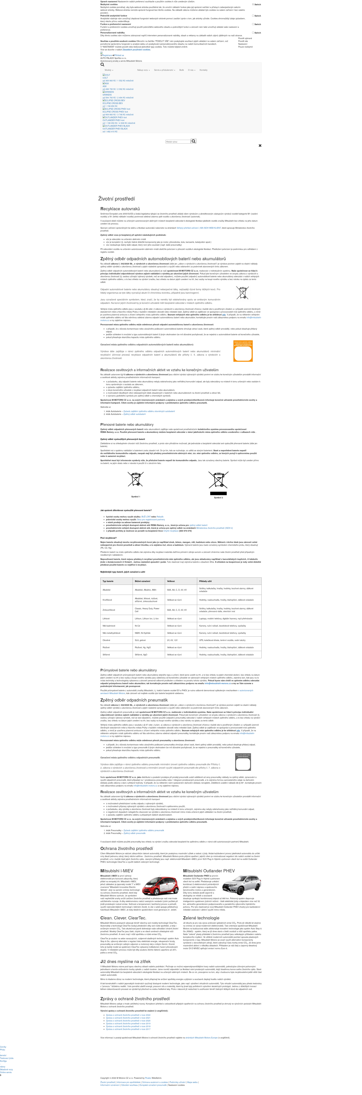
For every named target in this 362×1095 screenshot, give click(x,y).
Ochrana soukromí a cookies (155, 1082)
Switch (258, 4)
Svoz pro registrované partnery (151, 519)
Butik (181, 69)
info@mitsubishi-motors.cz (218, 683)
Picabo (148, 1077)
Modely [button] (108, 69)
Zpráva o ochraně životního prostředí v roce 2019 (128, 1023)
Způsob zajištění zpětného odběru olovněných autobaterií (149, 411)
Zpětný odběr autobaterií (134, 414)
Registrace (107, 55)
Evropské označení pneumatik (153, 1085)
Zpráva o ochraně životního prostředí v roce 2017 (128, 1029)
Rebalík (160, 516)
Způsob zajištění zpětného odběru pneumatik (144, 830)
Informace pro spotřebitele (129, 1082)
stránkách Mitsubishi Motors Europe (202, 1037)
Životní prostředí (108, 1082)
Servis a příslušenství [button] (164, 69)
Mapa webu (192, 1082)
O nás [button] (191, 69)
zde (224, 314)
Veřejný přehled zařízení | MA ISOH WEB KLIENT (199, 227)
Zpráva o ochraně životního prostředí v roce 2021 (128, 1017)
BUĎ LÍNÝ (146, 516)
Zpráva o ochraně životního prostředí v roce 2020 (128, 1020)
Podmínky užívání (178, 1082)
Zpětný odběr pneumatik (135, 833)
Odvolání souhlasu (129, 1085)
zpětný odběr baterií (198, 525)
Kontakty (203, 69)
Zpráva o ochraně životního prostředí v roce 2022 (128, 1015)
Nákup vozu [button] (142, 69)
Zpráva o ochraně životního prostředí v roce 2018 (128, 1026)
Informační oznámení (109, 1085)
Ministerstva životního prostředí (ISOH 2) (214, 527)
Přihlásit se (119, 55)
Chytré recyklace (170, 530)
